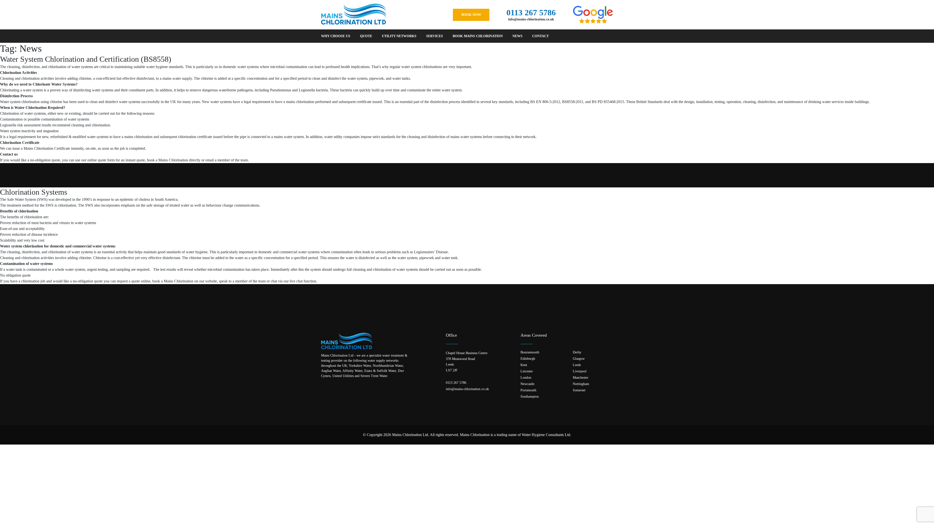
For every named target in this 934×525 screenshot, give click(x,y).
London (526, 377)
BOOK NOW (471, 15)
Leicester (527, 371)
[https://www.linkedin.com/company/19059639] (337, 385)
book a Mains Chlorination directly (173, 160)
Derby (577, 352)
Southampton (530, 396)
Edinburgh (528, 358)
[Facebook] (597, 36)
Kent (524, 365)
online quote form (101, 160)
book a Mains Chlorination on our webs (182, 281)
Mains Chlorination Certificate (47, 148)
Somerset (579, 390)
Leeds (577, 365)
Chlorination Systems (33, 192)
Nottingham (581, 384)
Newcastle (527, 384)
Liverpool (579, 371)
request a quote (128, 281)
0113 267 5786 (531, 13)
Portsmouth (528, 390)
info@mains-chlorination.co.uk (531, 19)
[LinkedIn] (611, 36)
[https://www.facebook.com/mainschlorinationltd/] (323, 385)
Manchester (580, 377)
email (210, 160)
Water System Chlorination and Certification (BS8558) (85, 59)
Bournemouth (530, 352)
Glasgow (579, 358)
